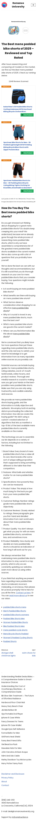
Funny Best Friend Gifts (11, 740)
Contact (5, 785)
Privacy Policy (7, 777)
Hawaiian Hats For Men (11, 748)
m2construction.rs (20, 817)
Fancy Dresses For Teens (12, 721)
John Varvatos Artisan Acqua (14, 752)
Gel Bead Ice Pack (9, 744)
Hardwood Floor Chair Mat (13, 702)
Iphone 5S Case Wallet (11, 725)
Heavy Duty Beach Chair (12, 706)
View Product (28, 115)
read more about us (18, 595)
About (4, 781)
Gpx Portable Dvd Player (12, 714)
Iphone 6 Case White (10, 717)
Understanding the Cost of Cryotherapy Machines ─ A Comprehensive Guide (13, 689)
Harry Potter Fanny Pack (11, 763)
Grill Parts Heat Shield (10, 736)
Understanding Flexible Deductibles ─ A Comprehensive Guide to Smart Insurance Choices (17, 679)
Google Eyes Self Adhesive (13, 729)
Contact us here (23, 592)
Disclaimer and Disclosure (12, 774)
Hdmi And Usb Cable (10, 756)
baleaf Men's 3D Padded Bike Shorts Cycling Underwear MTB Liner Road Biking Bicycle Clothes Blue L (17, 109)
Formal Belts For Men (10, 733)
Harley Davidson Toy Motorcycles (16, 759)
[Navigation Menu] (33, 5)
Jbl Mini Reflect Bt (9, 710)
